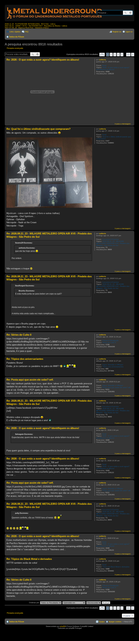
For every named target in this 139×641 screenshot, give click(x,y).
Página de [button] (102, 54)
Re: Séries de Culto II (18, 334)
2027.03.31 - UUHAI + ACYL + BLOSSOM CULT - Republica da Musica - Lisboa (36, 26)
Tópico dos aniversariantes (112, 367)
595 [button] (128, 54)
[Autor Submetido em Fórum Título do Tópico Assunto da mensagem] (74, 603)
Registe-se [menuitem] (116, 32)
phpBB (62, 626)
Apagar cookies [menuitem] (115, 622)
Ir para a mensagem (123, 124)
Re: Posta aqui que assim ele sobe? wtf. (30, 379)
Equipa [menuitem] (101, 622)
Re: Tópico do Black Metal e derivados (29, 558)
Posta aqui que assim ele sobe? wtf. (116, 387)
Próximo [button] (132, 54)
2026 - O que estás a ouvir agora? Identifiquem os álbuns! (113, 68)
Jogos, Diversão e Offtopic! (112, 365)
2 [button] (111, 54)
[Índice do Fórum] (55, 19)
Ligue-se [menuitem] (129, 32)
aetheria (102, 60)
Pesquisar (125, 13)
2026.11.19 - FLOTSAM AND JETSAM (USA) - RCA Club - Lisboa (30, 24)
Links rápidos (15, 32)
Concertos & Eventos (110, 239)
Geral (104, 65)
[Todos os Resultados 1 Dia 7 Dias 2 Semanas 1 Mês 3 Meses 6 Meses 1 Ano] (50, 603)
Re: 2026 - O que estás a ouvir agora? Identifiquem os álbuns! (42, 59)
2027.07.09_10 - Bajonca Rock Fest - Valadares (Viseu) (26, 28)
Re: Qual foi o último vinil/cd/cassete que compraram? (38, 128)
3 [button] (114, 54)
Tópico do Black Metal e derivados (115, 567)
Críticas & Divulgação (110, 340)
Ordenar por (34, 603)
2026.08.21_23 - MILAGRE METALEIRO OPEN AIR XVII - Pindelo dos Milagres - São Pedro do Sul (112, 243)
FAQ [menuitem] (26, 32)
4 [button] (118, 54)
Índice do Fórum (16, 37)
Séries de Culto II (109, 342)
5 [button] (121, 54)
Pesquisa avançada (130, 13)
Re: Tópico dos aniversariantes (24, 358)
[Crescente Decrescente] (93, 603)
